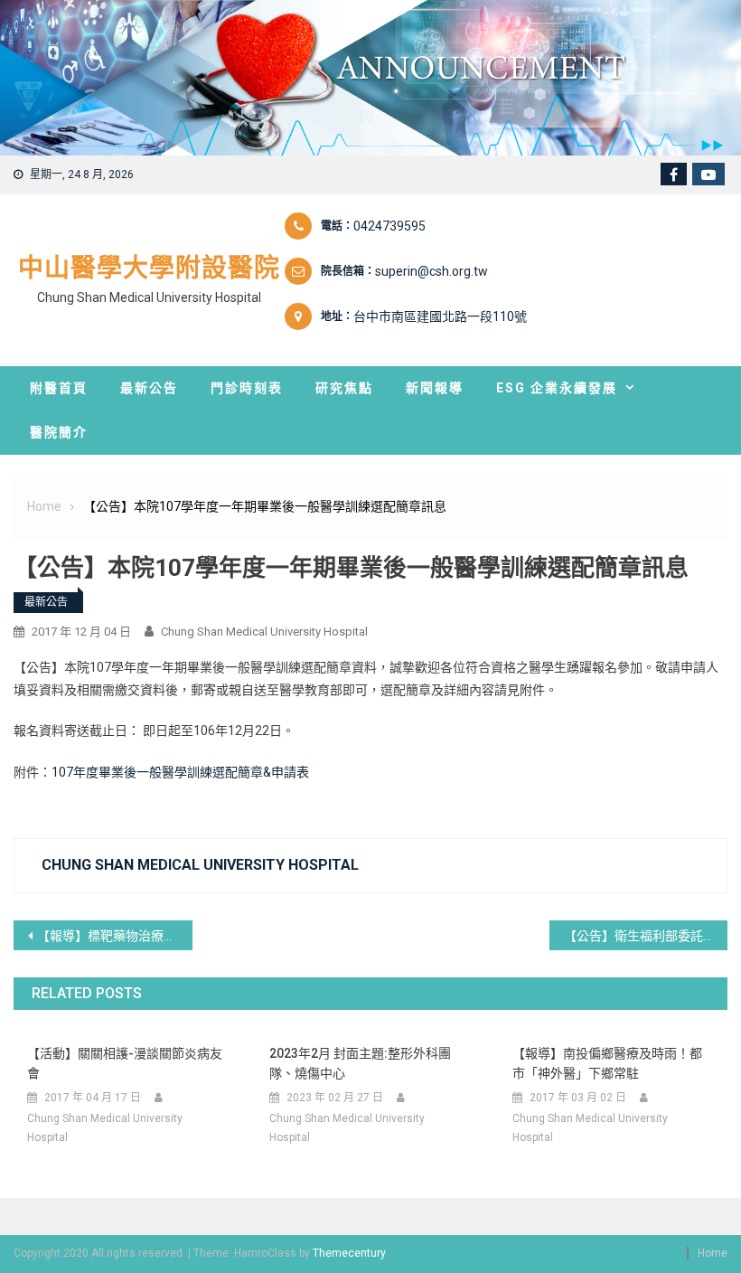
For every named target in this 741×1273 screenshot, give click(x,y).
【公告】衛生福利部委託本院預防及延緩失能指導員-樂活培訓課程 (646, 936)
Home (712, 1253)
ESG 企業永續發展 (556, 388)
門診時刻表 (247, 388)
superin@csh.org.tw (431, 271)
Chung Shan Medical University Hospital (264, 631)
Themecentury (349, 1253)
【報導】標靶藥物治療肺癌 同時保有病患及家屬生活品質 (114, 936)
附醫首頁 (59, 388)
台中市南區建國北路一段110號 (440, 316)
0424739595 (389, 226)
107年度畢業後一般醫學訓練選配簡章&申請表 (180, 772)
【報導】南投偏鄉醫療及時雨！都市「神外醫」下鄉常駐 (607, 1063)
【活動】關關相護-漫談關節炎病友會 (124, 1063)
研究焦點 (344, 388)
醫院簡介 (59, 432)
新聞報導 (435, 388)
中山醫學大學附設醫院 (149, 268)
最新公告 (149, 388)
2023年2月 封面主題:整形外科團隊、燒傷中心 (360, 1063)
